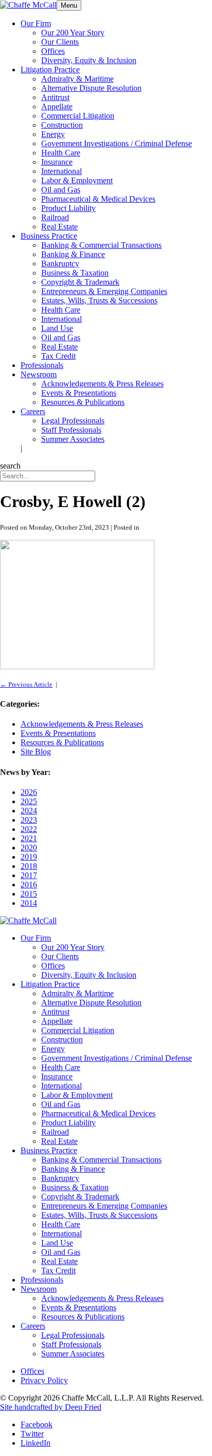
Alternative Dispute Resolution (91, 88)
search (10, 465)
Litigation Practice (50, 69)
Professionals (42, 365)
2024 (29, 810)
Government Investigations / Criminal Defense (116, 143)
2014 (29, 903)
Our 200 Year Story (72, 32)
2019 (29, 856)
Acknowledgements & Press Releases (102, 383)
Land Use (57, 328)
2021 (29, 838)
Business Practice (49, 235)
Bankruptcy (60, 263)
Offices (53, 51)
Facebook (36, 1424)
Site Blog (36, 751)
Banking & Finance (73, 254)
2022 (29, 829)
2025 (29, 801)
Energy (53, 134)
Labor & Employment (77, 180)
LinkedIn (35, 1443)
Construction (62, 125)
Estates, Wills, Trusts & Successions (99, 300)
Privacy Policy (44, 1380)
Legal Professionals (72, 420)
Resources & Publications (83, 402)
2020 (29, 847)
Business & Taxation (75, 272)
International (61, 171)
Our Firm (36, 23)
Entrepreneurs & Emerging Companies (104, 291)
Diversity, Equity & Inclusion (88, 60)
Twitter (32, 1433)
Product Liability (68, 208)
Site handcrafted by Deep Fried (50, 1407)
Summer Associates (72, 439)
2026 (29, 792)
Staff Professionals (71, 429)
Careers (33, 411)
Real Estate (59, 226)
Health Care (60, 152)
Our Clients (60, 41)
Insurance (57, 162)
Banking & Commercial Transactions (101, 245)
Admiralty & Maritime (77, 78)
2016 (29, 884)
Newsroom (39, 374)
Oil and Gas (60, 189)
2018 (29, 866)
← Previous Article (26, 684)
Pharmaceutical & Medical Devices (98, 199)
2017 (29, 875)
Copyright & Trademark (80, 282)
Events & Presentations (78, 393)
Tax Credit (58, 356)
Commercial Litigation (77, 115)
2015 (29, 893)
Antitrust (55, 97)
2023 (29, 820)
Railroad (55, 217)
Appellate (57, 106)
